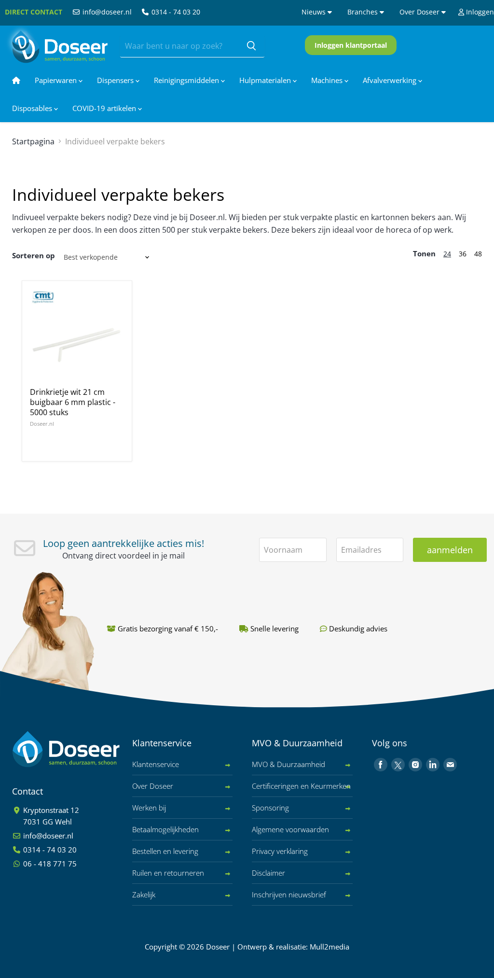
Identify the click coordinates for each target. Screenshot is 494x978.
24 (447, 253)
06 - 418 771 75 (49, 863)
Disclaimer (268, 873)
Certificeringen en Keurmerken (301, 786)
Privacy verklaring (280, 851)
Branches (363, 11)
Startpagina (33, 141)
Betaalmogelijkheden (165, 829)
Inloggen (479, 11)
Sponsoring (270, 807)
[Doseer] (84, 749)
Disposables (33, 108)
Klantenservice (155, 764)
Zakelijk (143, 894)
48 (478, 253)
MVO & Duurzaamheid (288, 764)
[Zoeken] (251, 46)
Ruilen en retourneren (168, 873)
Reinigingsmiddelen (187, 80)
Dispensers (116, 80)
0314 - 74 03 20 (175, 11)
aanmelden (450, 550)
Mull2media (329, 946)
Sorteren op (33, 255)
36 (463, 253)
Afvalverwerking (390, 80)
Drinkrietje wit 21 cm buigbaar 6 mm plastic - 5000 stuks (72, 402)
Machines (327, 80)
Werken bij (149, 807)
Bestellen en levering (165, 851)
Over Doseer (420, 11)
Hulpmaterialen (266, 80)
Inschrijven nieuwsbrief (289, 894)
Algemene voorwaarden (290, 829)
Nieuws (315, 11)
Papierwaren (57, 80)
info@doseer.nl (106, 11)
